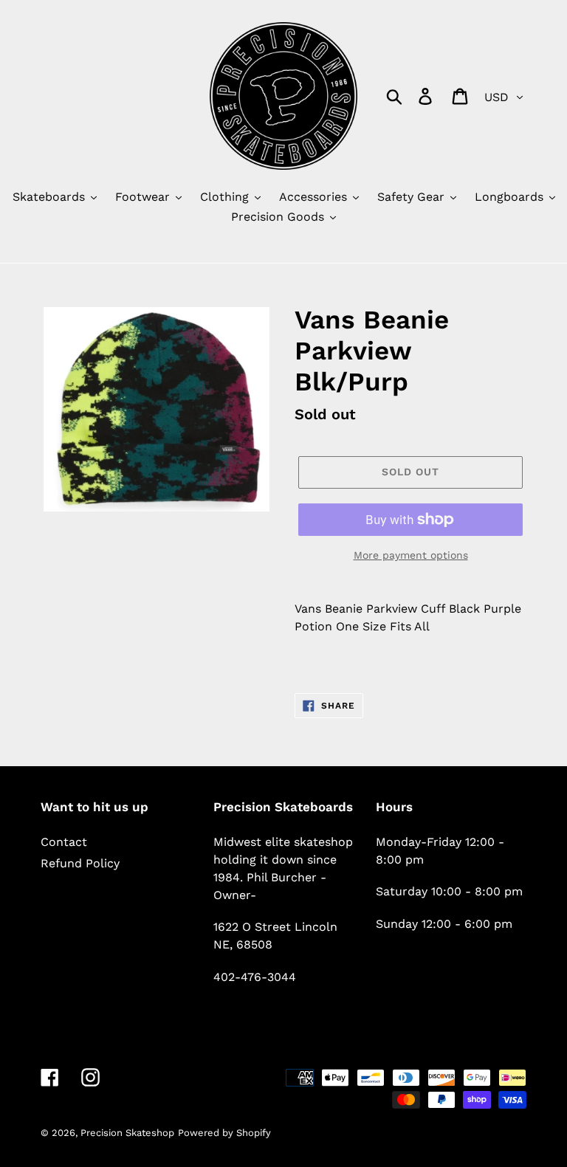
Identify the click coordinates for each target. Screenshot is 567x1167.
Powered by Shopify (224, 1132)
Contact (64, 842)
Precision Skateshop (127, 1132)
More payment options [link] (411, 555)
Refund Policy (80, 863)
